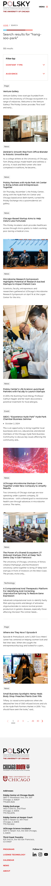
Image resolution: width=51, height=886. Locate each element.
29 (33, 721)
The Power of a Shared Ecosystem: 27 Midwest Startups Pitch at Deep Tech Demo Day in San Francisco (22, 555)
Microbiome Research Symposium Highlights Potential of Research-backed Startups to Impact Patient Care (24, 281)
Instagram (40, 854)
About (6, 871)
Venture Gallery (11, 91)
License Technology (14, 854)
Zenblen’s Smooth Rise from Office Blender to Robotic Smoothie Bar (25, 153)
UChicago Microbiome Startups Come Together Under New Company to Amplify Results (24, 486)
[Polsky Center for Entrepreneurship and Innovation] (18, 6)
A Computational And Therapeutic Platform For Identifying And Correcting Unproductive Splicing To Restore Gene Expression (25, 592)
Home (5, 25)
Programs (8, 849)
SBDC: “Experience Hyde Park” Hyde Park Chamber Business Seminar (24, 418)
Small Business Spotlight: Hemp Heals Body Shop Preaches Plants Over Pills (22, 695)
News (6, 865)
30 (38, 721)
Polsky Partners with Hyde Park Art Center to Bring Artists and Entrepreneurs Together (25, 185)
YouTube (46, 854)
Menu (42, 7)
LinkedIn (34, 854)
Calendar (8, 860)
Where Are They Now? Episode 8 (20, 632)
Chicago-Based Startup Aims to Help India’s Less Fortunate (22, 219)
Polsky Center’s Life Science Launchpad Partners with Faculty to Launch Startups (24, 390)
